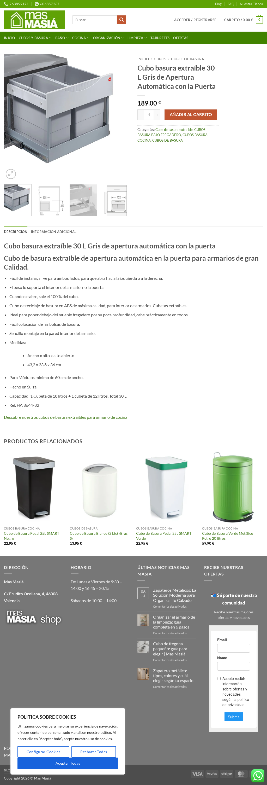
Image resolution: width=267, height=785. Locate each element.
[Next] (120, 117)
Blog (218, 4)
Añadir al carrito (191, 114)
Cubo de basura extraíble (174, 129)
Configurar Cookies (43, 751)
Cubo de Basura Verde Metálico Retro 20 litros (227, 535)
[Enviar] (121, 19)
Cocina (79, 38)
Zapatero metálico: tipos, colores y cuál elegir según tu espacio (173, 675)
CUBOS (160, 59)
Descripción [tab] (15, 232)
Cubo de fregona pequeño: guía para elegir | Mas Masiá (170, 648)
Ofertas (180, 38)
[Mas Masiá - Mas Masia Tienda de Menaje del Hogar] (34, 19)
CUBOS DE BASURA (187, 59)
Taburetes (159, 38)
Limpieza (135, 38)
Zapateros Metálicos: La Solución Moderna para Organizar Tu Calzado (174, 595)
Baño (60, 38)
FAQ (231, 4)
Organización (106, 38)
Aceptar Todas (68, 763)
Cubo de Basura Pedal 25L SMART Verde (163, 535)
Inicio (9, 38)
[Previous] (13, 117)
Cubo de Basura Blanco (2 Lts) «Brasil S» (100, 535)
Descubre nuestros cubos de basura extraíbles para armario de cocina (65, 417)
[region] (67, 741)
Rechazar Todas (93, 751)
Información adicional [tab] (53, 232)
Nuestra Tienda (251, 4)
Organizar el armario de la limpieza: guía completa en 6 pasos (174, 621)
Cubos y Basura (33, 38)
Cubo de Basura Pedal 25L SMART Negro (31, 535)
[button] (195, 20)
